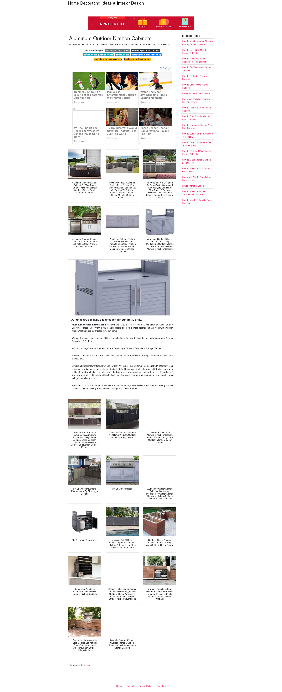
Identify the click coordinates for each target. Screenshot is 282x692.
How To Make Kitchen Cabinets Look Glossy (196, 161)
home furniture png (94, 50)
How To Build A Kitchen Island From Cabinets (196, 118)
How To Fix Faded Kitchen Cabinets (194, 77)
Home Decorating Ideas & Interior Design (106, 3)
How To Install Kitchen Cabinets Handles (197, 201)
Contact (130, 685)
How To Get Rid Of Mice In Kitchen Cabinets (194, 51)
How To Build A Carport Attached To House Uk (197, 135)
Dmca (119, 685)
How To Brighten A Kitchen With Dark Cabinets (197, 126)
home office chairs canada (117, 50)
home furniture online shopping (146, 54)
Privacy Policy (145, 685)
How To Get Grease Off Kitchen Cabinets (196, 69)
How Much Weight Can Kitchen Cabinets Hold (196, 179)
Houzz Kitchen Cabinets (193, 185)
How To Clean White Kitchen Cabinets (195, 86)
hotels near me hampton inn (137, 59)
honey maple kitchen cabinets (145, 50)
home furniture (122, 54)
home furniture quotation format (98, 54)
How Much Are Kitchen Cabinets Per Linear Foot (197, 100)
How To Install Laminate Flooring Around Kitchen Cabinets (197, 43)
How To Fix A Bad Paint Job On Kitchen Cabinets (196, 152)
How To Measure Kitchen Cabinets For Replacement (194, 60)
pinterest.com (84, 664)
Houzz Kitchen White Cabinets (196, 93)
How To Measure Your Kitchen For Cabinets (196, 170)
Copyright (161, 685)
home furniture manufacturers (108, 59)
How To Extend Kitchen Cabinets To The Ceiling (197, 144)
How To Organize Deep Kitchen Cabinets (196, 109)
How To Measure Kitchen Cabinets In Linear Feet (193, 193)
